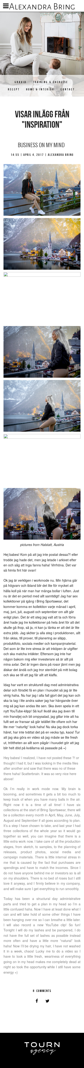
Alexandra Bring (42, 6)
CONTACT (68, 89)
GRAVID (21, 82)
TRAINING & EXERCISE (50, 82)
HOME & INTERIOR (40, 89)
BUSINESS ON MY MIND (41, 144)
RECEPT (14, 89)
